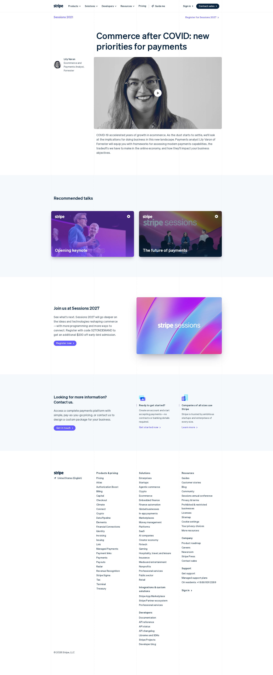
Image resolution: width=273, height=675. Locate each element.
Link (98, 544)
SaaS (142, 531)
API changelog (147, 630)
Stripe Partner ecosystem (153, 600)
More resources (190, 530)
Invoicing (101, 535)
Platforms (144, 526)
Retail (142, 579)
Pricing (142, 5)
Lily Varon (69, 59)
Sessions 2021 (63, 17)
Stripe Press (188, 556)
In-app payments (148, 513)
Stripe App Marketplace (152, 596)
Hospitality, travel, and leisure (155, 553)
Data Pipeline (103, 517)
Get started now (148, 427)
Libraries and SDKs (149, 635)
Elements (101, 522)
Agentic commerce (149, 486)
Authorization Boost (107, 486)
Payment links (104, 553)
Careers (186, 547)
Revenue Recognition (108, 570)
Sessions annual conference (197, 495)
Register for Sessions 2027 (200, 17)
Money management (150, 522)
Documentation (147, 617)
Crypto (100, 513)
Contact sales (207, 6)
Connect (101, 509)
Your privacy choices (193, 526)
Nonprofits (145, 566)
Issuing (100, 539)
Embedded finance (149, 500)
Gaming (143, 548)
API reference (146, 622)
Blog (184, 486)
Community (188, 491)
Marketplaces (146, 517)
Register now (64, 343)
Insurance (144, 557)
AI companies (146, 535)
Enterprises (145, 478)
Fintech (143, 544)
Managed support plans (194, 577)
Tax (98, 579)
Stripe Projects (147, 639)
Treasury (101, 588)
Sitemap (186, 517)
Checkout (101, 500)
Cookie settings (190, 521)
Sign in (187, 6)
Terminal (101, 584)
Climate (100, 504)
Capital (100, 495)
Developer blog (147, 644)
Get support (188, 573)
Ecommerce (145, 495)
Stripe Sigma (103, 575)
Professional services (151, 570)
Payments (102, 557)
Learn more (188, 427)
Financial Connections (108, 526)
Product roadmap (191, 543)
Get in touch (63, 427)
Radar (99, 566)
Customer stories (191, 482)
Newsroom (188, 551)
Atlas (99, 482)
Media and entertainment (153, 562)
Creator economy (148, 539)
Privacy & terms (190, 500)
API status (144, 626)
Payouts (100, 562)
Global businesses (149, 509)
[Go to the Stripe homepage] (57, 473)
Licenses (187, 512)
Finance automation (150, 504)
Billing (99, 491)
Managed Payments (107, 548)
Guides (185, 478)
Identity (100, 531)
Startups (144, 482)
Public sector (146, 575)
